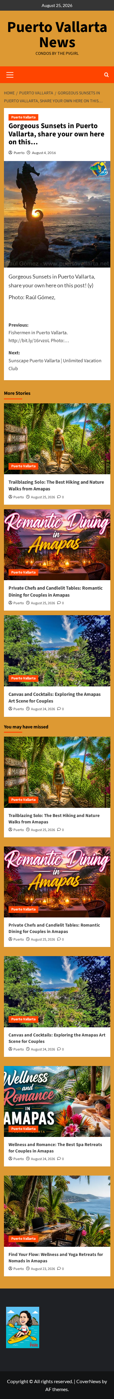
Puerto (19, 152)
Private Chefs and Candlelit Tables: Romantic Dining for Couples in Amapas (55, 591)
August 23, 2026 (43, 1268)
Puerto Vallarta (23, 117)
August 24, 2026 (43, 709)
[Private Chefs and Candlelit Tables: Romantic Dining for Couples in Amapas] (57, 544)
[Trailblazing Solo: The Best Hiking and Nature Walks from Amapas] (57, 438)
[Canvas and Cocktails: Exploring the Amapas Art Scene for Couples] (57, 650)
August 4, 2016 (44, 152)
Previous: (39, 333)
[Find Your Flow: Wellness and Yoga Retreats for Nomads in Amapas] (57, 1211)
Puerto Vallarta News (57, 34)
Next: (55, 360)
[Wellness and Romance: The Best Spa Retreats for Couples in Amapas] (57, 1101)
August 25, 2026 (43, 497)
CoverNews (88, 1381)
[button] (106, 74)
